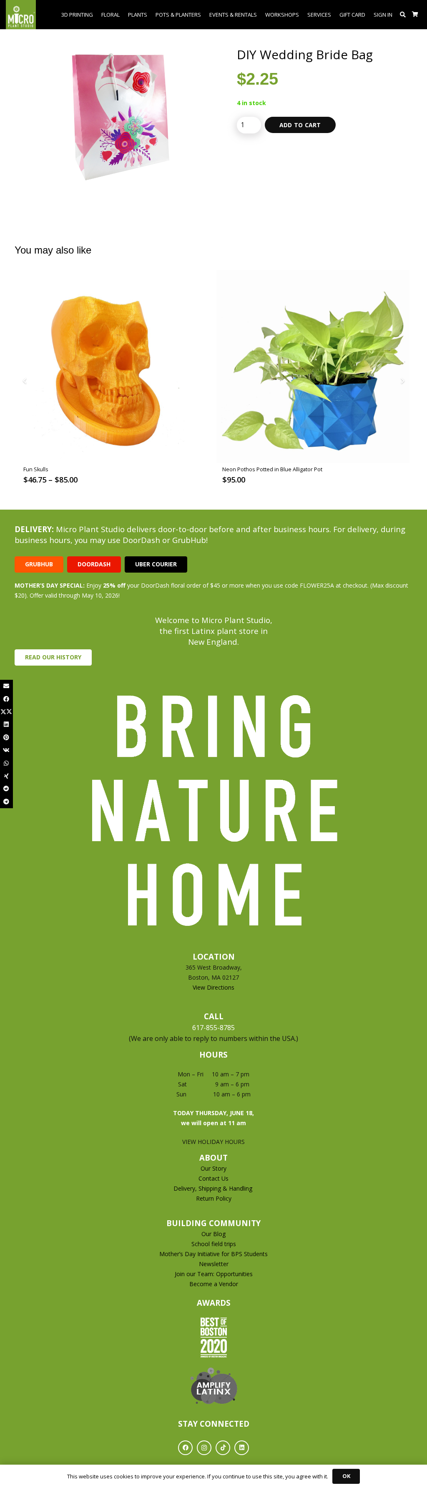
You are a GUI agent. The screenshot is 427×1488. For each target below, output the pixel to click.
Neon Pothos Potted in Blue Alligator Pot (272, 469)
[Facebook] (185, 1447)
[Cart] (415, 14)
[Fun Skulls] (114, 366)
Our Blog (213, 1234)
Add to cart (300, 125)
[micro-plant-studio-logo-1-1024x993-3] (21, 14)
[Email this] (6, 686)
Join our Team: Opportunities (214, 1274)
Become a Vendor (213, 1284)
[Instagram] (204, 1447)
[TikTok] (223, 1447)
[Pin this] (6, 737)
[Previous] (25, 381)
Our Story (213, 1168)
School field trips (213, 1244)
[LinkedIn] (241, 1447)
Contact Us (213, 1178)
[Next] (402, 381)
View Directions (213, 987)
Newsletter (214, 1264)
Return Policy (213, 1198)
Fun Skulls (35, 469)
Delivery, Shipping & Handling (213, 1188)
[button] (403, 15)
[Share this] (6, 699)
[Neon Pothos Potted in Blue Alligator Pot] (312, 366)
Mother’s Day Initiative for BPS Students (213, 1254)
